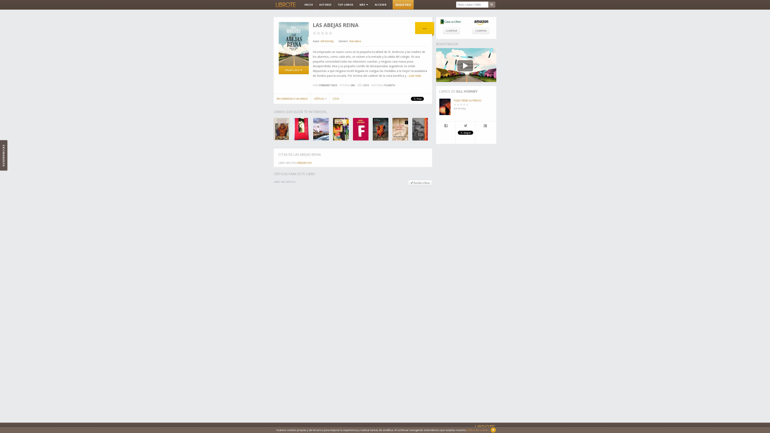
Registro (403, 5)
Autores (325, 4)
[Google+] (485, 126)
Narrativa (355, 41)
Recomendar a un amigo (292, 98)
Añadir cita (304, 163)
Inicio (308, 4)
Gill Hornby (466, 91)
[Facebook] (446, 126)
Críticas (320, 98)
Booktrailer (447, 44)
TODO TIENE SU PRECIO (467, 100)
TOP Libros (345, 4)
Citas (336, 98)
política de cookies (477, 430)
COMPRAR (451, 30)
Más (363, 4)
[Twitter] (465, 126)
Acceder (381, 4)
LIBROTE (285, 5)
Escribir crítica (421, 183)
